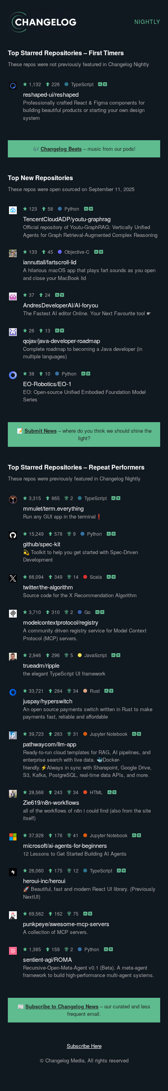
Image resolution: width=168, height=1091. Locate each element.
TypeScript (82, 84)
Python (71, 208)
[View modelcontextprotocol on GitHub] (13, 615)
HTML (96, 792)
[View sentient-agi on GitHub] (13, 952)
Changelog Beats (61, 148)
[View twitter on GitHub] (13, 579)
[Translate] (103, 84)
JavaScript (95, 655)
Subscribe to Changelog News (61, 1006)
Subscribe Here (84, 1045)
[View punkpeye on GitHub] (13, 916)
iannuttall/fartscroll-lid (49, 262)
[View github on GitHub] (13, 536)
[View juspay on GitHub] (13, 693)
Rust (95, 690)
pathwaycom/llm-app (49, 744)
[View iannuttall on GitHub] (13, 254)
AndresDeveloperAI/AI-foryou (60, 305)
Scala (96, 576)
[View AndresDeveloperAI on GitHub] (13, 297)
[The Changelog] (42, 29)
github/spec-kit (41, 544)
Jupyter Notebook (108, 733)
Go (87, 612)
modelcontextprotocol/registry (60, 622)
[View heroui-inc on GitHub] (13, 873)
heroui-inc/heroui (44, 880)
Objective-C (76, 251)
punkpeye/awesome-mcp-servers (66, 923)
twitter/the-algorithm (48, 587)
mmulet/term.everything (53, 508)
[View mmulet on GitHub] (13, 501)
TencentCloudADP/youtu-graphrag (67, 219)
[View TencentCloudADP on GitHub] (13, 211)
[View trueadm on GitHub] (13, 658)
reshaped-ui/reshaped (51, 94)
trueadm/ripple (41, 665)
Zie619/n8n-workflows (51, 802)
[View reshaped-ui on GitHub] (13, 87)
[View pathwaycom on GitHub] (13, 736)
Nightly (147, 21)
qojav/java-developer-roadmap (61, 340)
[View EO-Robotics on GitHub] (13, 376)
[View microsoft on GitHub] (13, 838)
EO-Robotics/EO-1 (47, 383)
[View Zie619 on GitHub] (13, 795)
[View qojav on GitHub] (13, 333)
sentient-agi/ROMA (47, 959)
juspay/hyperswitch (47, 701)
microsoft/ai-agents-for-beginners (65, 845)
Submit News (41, 430)
